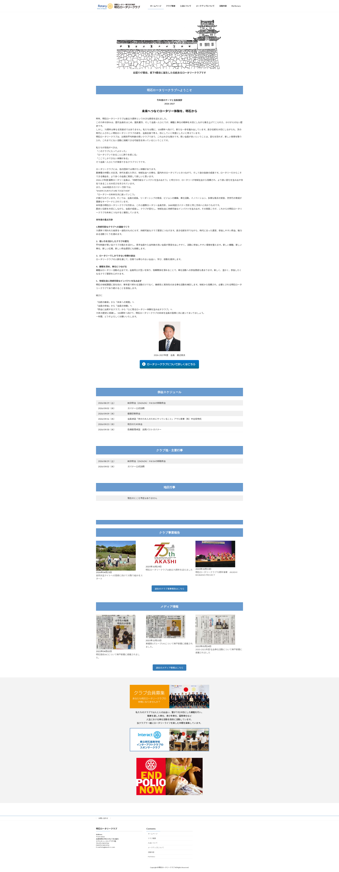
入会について (152, 843)
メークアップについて (156, 848)
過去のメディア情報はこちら (169, 667)
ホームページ (152, 834)
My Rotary (151, 856)
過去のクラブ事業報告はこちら (169, 588)
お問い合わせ (103, 818)
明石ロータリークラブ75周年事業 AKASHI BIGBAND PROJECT (216, 573)
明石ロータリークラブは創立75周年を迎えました (169, 569)
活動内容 (151, 852)
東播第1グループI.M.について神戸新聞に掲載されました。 (169, 645)
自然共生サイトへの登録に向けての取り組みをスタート (119, 577)
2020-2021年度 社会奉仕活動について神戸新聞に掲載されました (218, 651)
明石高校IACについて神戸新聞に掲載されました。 (118, 656)
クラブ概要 (152, 838)
